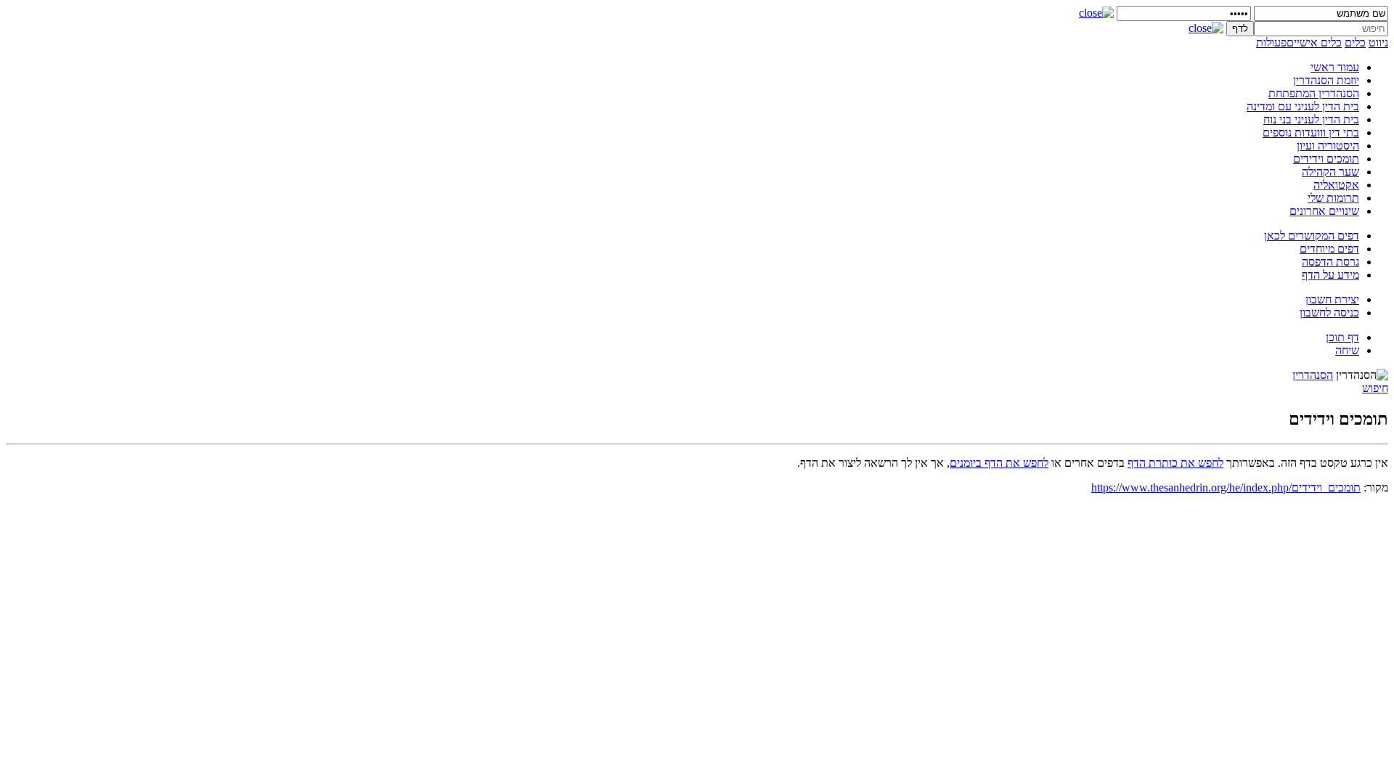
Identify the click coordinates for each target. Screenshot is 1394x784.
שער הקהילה (1330, 172)
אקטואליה (1336, 185)
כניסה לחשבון (1329, 312)
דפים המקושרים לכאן (1311, 235)
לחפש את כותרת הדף (1175, 463)
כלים (1355, 42)
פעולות (1271, 42)
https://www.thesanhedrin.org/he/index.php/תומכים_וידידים (1226, 487)
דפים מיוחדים (1329, 248)
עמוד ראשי (1335, 67)
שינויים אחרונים (1324, 211)
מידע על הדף (1330, 275)
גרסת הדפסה (1330, 262)
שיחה (1347, 350)
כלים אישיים (1314, 42)
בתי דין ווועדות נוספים (1311, 132)
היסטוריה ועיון (1328, 145)
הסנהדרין (1312, 375)
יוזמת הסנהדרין (1326, 80)
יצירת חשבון (1332, 299)
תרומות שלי (1333, 198)
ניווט (1378, 42)
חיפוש (1375, 388)
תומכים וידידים (1326, 158)
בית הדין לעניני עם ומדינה (1303, 106)
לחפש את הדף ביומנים (999, 463)
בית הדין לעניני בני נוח (1311, 119)
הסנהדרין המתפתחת (1313, 93)
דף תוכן (1342, 337)
